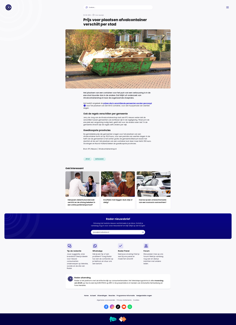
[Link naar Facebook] (106, 307)
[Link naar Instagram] (112, 307)
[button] (227, 7)
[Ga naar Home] (8, 7)
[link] (87, 159)
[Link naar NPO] (122, 319)
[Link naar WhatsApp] (130, 307)
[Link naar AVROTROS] (113, 319)
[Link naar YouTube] (124, 307)
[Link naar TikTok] (118, 307)
